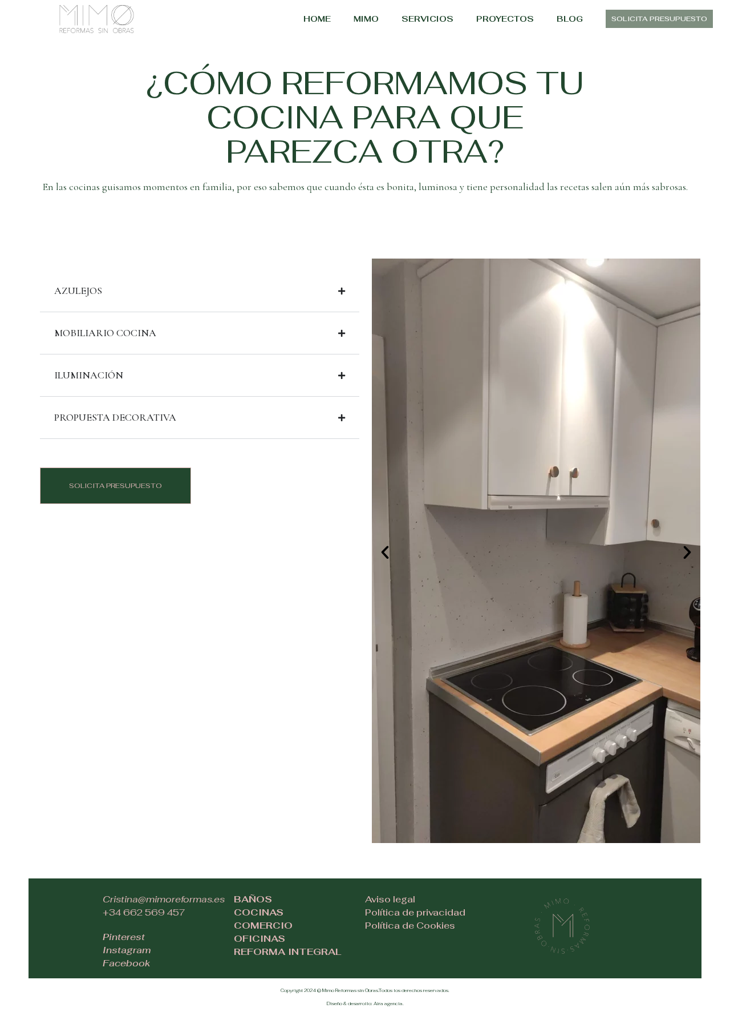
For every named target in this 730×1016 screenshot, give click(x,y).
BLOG (570, 19)
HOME (317, 19)
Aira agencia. (389, 1003)
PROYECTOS (505, 19)
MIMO (366, 19)
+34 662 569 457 (144, 912)
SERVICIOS (427, 19)
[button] (385, 552)
